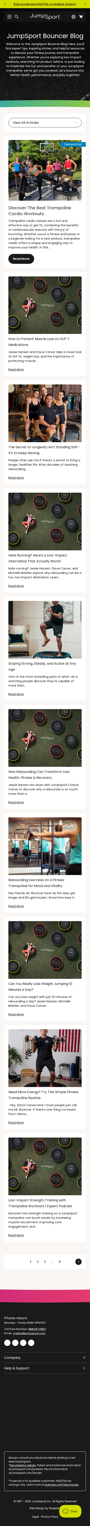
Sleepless (55, 1508)
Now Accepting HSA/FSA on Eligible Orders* (45, 4)
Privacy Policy (49, 1516)
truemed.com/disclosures (62, 1484)
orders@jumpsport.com (29, 1333)
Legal (35, 1516)
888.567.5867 (37, 1329)
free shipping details (23, 1465)
